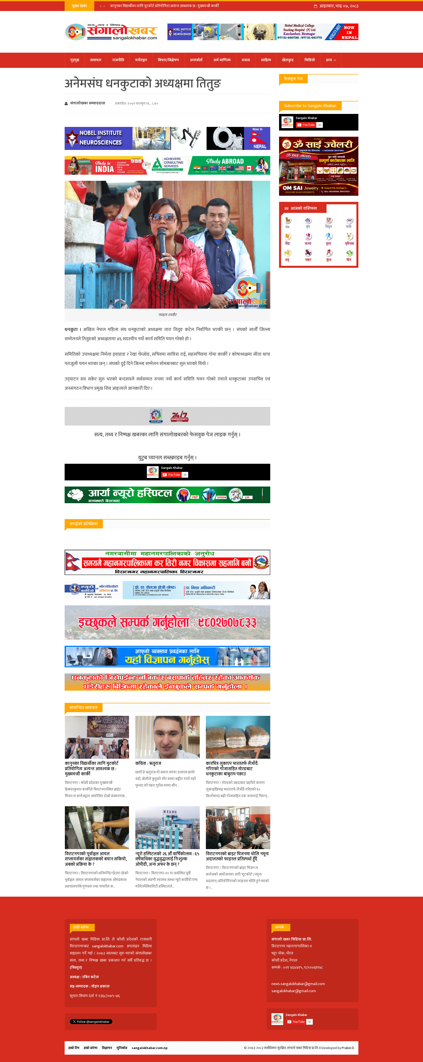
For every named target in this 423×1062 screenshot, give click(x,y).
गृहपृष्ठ (74, 60)
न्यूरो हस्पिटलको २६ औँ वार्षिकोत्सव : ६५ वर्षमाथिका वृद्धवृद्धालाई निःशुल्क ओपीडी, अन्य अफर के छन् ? (167, 859)
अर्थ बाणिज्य (222, 60)
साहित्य (266, 60)
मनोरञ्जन (141, 60)
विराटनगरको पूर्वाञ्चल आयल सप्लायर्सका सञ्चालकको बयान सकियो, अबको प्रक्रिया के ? (96, 859)
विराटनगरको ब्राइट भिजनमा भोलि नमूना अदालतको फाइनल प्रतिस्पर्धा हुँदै (237, 856)
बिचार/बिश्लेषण (168, 60)
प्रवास (246, 60)
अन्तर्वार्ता (196, 60)
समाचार (95, 60)
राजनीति (118, 60)
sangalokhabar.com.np (149, 1048)
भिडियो (310, 60)
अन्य (329, 60)
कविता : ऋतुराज (148, 763)
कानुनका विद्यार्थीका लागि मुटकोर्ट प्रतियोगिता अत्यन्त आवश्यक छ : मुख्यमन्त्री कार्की (164, 6)
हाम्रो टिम (73, 1048)
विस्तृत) (76, 967)
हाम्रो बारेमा (90, 1048)
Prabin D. (348, 1048)
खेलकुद (288, 60)
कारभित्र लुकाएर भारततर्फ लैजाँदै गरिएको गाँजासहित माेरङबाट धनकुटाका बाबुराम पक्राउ (232, 769)
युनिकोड (122, 1048)
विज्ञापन (107, 1048)
